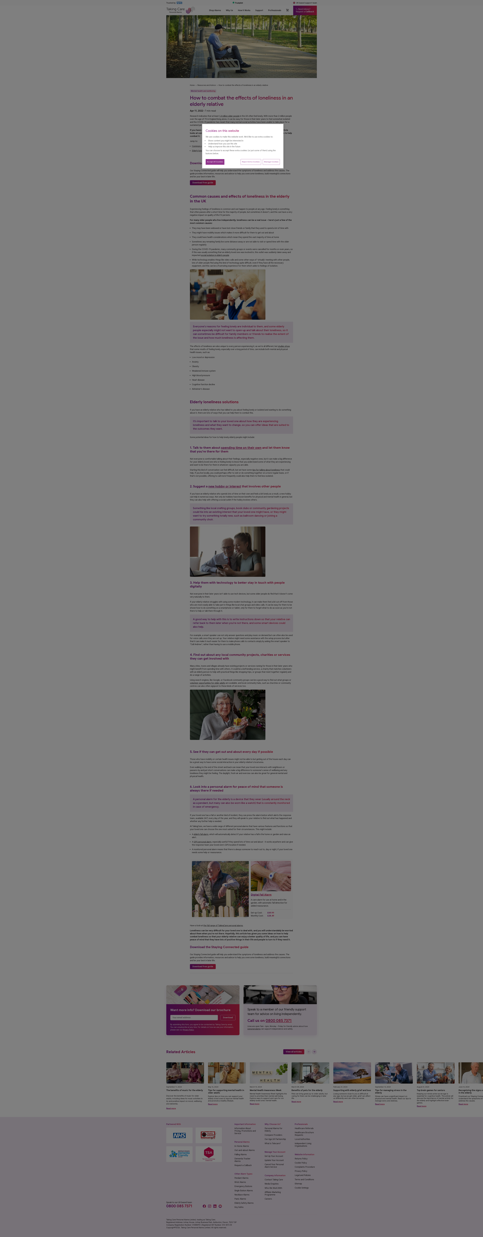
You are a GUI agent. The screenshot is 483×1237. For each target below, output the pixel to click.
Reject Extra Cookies (251, 162)
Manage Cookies (271, 162)
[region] (243, 146)
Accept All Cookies (215, 162)
